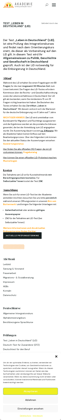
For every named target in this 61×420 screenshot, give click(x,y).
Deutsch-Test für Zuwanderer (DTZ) (21, 344)
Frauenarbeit (9, 273)
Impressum (38, 415)
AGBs (5, 286)
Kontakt (7, 290)
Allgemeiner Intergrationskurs (18, 313)
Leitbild (7, 264)
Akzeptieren (31, 391)
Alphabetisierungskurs (14, 317)
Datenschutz (25, 415)
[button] (56, 356)
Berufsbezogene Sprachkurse (18, 322)
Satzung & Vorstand (13, 268)
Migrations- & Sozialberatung (18, 277)
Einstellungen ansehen (30, 408)
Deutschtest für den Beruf (16, 349)
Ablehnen (30, 400)
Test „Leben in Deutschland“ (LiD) (20, 340)
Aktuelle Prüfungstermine (22, 235)
